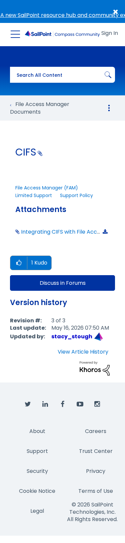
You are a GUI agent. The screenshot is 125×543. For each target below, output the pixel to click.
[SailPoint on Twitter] (28, 404)
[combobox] (62, 75)
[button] (18, 263)
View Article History (83, 352)
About (37, 431)
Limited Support (33, 195)
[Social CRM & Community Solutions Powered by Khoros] (95, 368)
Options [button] (109, 108)
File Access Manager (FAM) (46, 187)
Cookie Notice (37, 491)
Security (37, 471)
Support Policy (76, 195)
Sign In (109, 33)
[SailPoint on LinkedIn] (45, 404)
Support (37, 451)
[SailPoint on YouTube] (80, 404)
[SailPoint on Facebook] (62, 404)
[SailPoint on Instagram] (97, 404)
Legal (37, 511)
